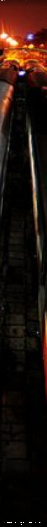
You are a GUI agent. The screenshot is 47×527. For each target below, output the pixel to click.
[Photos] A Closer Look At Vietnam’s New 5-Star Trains (23, 523)
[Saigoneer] (3, 0)
